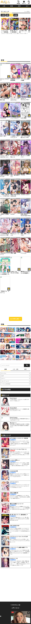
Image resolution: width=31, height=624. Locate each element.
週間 (7, 15)
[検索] (27, 365)
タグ (27, 6)
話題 (5, 369)
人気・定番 (15, 369)
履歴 (25, 369)
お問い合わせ (15, 608)
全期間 (15, 15)
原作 (19, 6)
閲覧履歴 (18, 3)
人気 (4, 6)
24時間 (3, 15)
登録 (19, 77)
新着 (11, 6)
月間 (11, 15)
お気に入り (24, 3)
